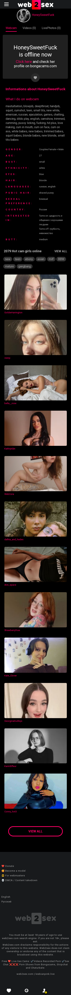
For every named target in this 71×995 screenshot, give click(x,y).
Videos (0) (29, 28)
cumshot (19, 110)
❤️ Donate (7, 866)
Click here (24, 61)
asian (41, 259)
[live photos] (27, 990)
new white (52, 110)
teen (29, 110)
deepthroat (42, 106)
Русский (6, 901)
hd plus (51, 123)
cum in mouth (24, 127)
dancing (10, 118)
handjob (55, 106)
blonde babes (31, 135)
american (11, 114)
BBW (61, 259)
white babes (19, 131)
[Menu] (7, 4)
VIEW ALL (60, 251)
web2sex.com (25, 974)
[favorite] (9, 990)
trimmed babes (53, 131)
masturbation (14, 106)
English (5, 896)
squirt (9, 110)
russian (23, 114)
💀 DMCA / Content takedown (19, 880)
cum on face (42, 127)
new (7, 259)
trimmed (59, 118)
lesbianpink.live (45, 974)
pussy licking (26, 123)
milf (51, 259)
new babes (36, 131)
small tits (39, 110)
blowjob (28, 106)
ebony (29, 259)
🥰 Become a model (13, 870)
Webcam (11, 28)
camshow (47, 118)
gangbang (24, 266)
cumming (11, 123)
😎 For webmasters (13, 875)
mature (9, 266)
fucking (41, 123)
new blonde (49, 135)
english (35, 118)
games (48, 114)
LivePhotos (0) (51, 28)
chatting (59, 114)
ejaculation (35, 114)
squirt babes (14, 135)
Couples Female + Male (51, 149)
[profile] (44, 990)
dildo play (23, 118)
